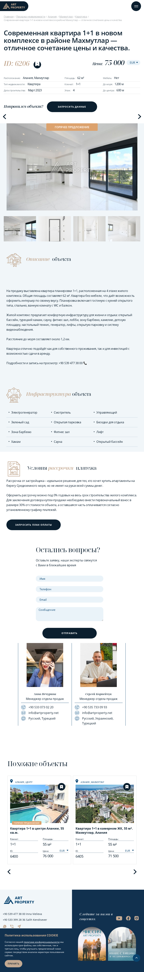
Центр (29, 782)
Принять (13, 963)
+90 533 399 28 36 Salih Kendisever (25, 919)
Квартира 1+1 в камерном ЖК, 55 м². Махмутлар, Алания (104, 830)
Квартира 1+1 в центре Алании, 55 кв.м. (37, 830)
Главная (9, 16)
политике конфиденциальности (42, 942)
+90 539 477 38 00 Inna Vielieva (22, 914)
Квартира (81, 16)
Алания (52, 16)
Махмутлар (66, 16)
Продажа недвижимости (30, 16)
